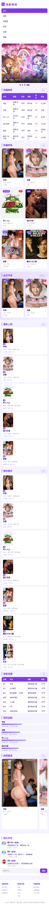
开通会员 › (42, 276)
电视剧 (5, 21)
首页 (4, 11)
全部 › (44, 674)
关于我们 (4, 887)
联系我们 (4, 890)
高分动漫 (36, 893)
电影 (4, 16)
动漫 (4, 32)
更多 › (44, 90)
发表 (43, 871)
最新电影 (36, 887)
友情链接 (4, 893)
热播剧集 (36, 890)
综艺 (4, 26)
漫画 (4, 37)
